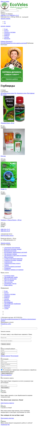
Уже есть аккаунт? (6, 375)
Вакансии (7, 305)
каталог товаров (5, 26)
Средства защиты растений (12, 266)
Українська (4, 424)
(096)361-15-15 (5, 15)
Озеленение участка (10, 283)
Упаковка (7, 34)
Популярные (30, 93)
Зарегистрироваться (6, 373)
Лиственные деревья (10, 254)
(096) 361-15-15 (5, 229)
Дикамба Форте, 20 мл (7, 123)
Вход (2, 354)
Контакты (7, 38)
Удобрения (7, 268)
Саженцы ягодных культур (12, 263)
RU (9, 424)
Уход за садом (8, 282)
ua (5, 23)
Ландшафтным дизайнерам (12, 303)
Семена (6, 265)
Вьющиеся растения (10, 250)
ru (4, 21)
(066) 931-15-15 (5, 231)
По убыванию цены (20, 93)
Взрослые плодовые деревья (12, 249)
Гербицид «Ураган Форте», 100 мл (11, 220)
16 (4, 95)
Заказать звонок (5, 18)
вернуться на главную (7, 403)
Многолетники (8, 257)
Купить (3, 127)
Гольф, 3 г (4, 189)
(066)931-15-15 (14, 15)
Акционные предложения (12, 247)
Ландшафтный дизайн (11, 277)
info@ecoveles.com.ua (7, 235)
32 (5, 95)
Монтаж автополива (10, 279)
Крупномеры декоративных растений (15, 252)
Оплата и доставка (9, 32)
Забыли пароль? (5, 356)
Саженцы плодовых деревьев (13, 260)
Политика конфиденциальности (10, 319)
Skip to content (5, 1)
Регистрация (14, 356)
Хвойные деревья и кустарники (13, 269)
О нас (6, 29)
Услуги (6, 30)
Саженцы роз (8, 262)
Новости (6, 35)
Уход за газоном (9, 280)
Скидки (6, 37)
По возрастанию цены (7, 93)
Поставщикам (8, 302)
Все (2, 95)
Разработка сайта (6, 324)
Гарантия (7, 307)
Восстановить (5, 387)
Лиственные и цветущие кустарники (15, 255)
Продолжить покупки (7, 418)
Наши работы (8, 285)
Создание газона (9, 275)
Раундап (3, 156)
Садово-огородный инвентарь (13, 258)
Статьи (6, 308)
